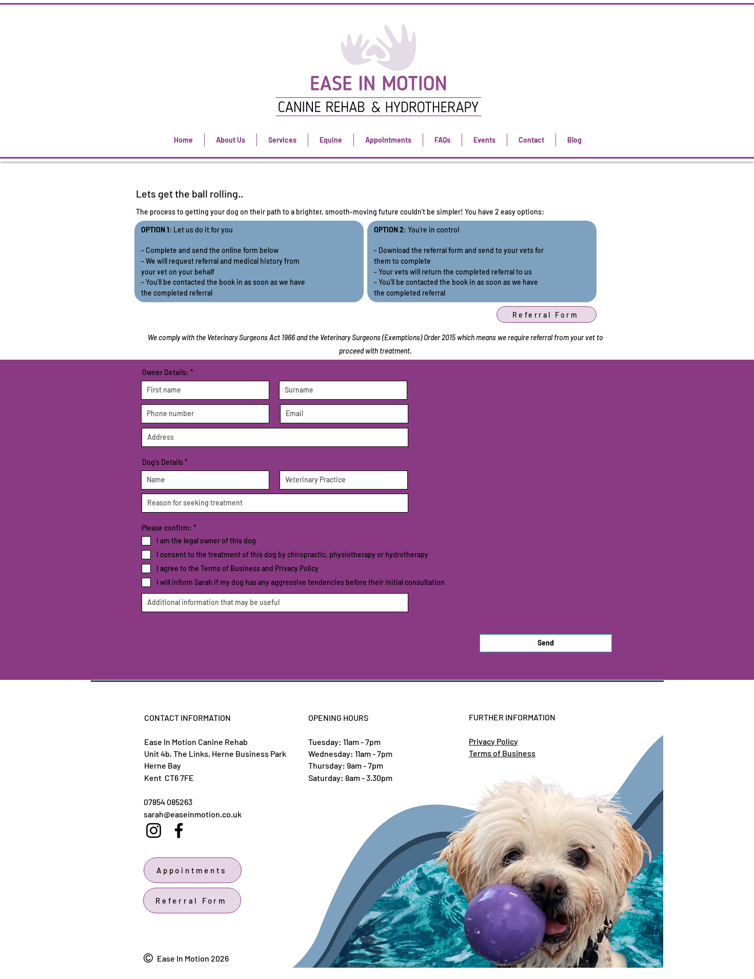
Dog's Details (162, 462)
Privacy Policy (493, 741)
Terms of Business (502, 753)
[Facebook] (179, 830)
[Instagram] (154, 830)
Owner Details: (165, 372)
